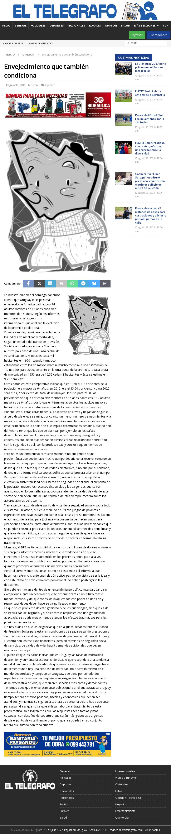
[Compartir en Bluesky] (94, 284)
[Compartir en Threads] (105, 284)
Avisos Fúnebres (13, 43)
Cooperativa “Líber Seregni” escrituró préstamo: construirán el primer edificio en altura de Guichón (150, 181)
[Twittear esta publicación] (39, 284)
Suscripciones (158, 35)
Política (64, 804)
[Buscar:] (146, 43)
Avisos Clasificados (41, 43)
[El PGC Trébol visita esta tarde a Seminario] (123, 96)
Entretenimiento (125, 811)
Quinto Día (122, 817)
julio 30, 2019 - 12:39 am (24, 85)
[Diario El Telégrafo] (85, 18)
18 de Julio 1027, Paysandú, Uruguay (65, 830)
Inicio (6, 25)
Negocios (121, 804)
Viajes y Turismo (125, 778)
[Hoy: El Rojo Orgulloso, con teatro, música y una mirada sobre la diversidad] (123, 147)
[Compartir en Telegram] (83, 284)
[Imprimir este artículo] (61, 284)
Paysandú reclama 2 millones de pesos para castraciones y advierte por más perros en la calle (150, 215)
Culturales (121, 784)
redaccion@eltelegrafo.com (126, 830)
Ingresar (137, 35)
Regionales (67, 798)
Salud (125, 25)
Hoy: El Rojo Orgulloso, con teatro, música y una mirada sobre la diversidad (150, 148)
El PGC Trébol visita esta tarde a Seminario (150, 93)
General (20, 25)
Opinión (111, 25)
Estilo (118, 791)
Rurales (95, 25)
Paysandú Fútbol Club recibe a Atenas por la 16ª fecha (149, 119)
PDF (166, 25)
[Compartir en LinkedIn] (50, 284)
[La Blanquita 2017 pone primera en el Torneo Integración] (123, 68)
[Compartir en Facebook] (28, 284)
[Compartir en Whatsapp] (72, 284)
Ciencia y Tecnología (128, 798)
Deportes (57, 25)
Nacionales (76, 25)
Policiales (38, 25)
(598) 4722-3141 (98, 830)
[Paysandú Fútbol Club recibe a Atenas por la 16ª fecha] (123, 120)
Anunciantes (152, 830)
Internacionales (125, 771)
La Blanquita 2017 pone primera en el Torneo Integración (150, 67)
